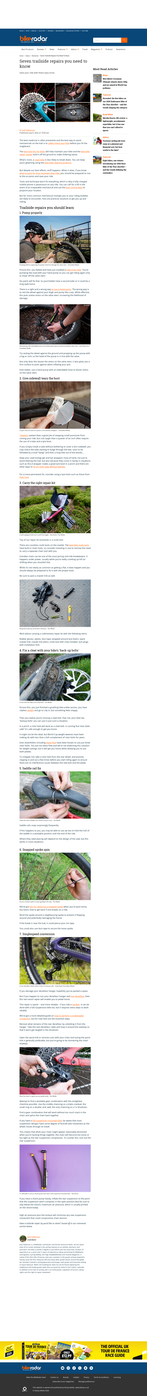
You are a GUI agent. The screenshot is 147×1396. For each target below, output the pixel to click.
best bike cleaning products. (58, 162)
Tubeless (24, 435)
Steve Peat (51, 742)
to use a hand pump (61, 289)
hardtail (76, 1004)
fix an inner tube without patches (49, 466)
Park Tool (24, 477)
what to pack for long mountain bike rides (40, 173)
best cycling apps (74, 187)
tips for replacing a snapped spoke (46, 906)
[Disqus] (57, 1309)
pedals (30, 710)
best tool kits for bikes (34, 151)
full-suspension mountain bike (47, 1120)
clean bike (39, 159)
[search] (124, 40)
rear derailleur (77, 996)
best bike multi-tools (79, 545)
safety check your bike (58, 143)
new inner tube (74, 269)
